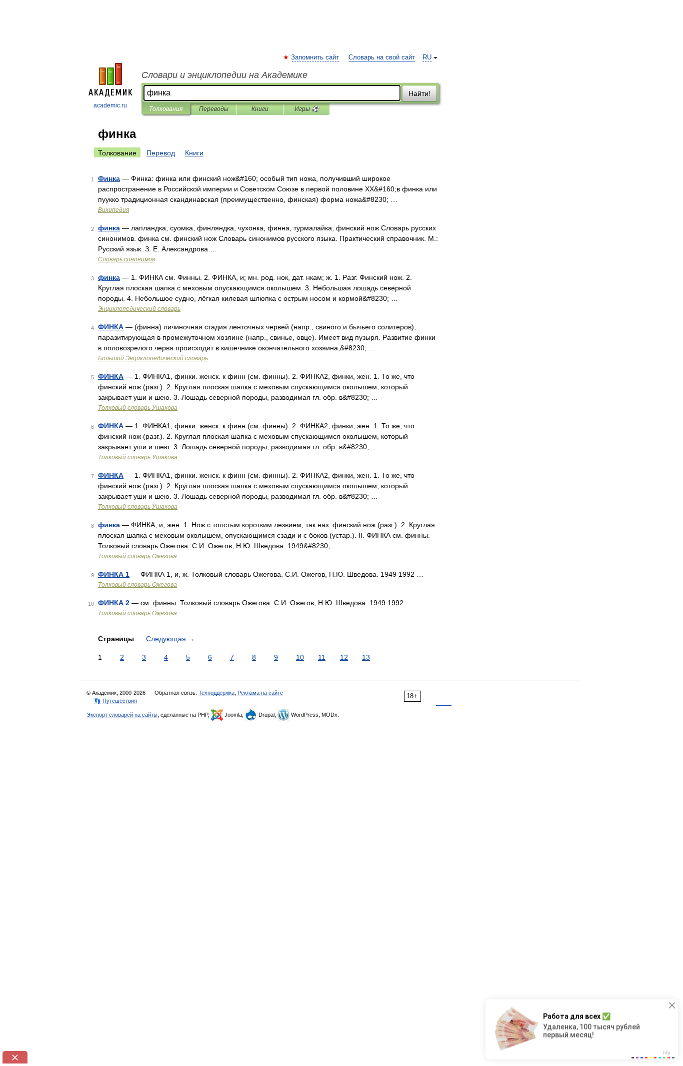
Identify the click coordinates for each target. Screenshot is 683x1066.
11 (322, 657)
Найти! (419, 93)
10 (300, 657)
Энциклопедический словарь (139, 308)
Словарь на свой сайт (381, 57)
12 (344, 657)
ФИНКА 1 (114, 574)
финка (109, 228)
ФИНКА (111, 327)
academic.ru (110, 105)
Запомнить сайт (315, 57)
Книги (260, 108)
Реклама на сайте (260, 693)
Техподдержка (216, 693)
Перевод (160, 153)
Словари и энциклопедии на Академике (225, 75)
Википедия (113, 209)
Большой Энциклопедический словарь (153, 358)
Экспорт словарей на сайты (122, 715)
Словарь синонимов (126, 259)
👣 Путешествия (115, 701)
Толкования (165, 108)
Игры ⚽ (306, 108)
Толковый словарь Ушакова (138, 407)
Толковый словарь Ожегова (137, 556)
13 (366, 657)
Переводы (213, 108)
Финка (109, 178)
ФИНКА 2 (114, 603)
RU (427, 57)
